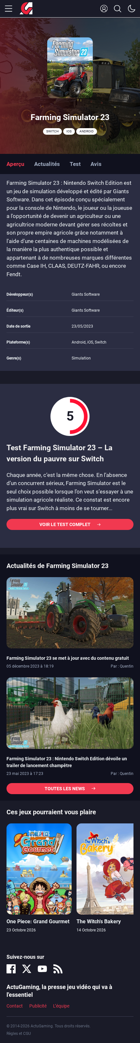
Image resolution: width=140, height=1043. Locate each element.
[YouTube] (42, 968)
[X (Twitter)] (26, 968)
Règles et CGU (19, 1033)
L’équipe (61, 1006)
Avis (96, 164)
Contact (15, 1006)
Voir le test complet (65, 524)
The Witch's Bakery (99, 921)
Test (75, 164)
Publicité (38, 1006)
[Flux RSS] (58, 968)
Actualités (47, 164)
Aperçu (15, 164)
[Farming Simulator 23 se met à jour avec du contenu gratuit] (70, 612)
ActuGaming (26, 8)
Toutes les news (65, 788)
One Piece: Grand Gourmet (38, 921)
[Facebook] (11, 968)
